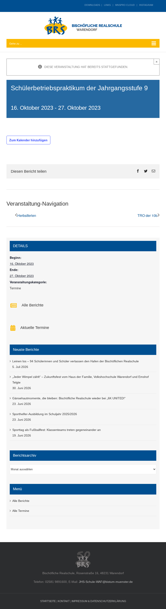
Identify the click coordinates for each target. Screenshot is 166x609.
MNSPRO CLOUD (125, 5)
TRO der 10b (147, 215)
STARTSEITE (48, 601)
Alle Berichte (20, 501)
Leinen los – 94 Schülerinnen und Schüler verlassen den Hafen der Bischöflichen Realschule (75, 361)
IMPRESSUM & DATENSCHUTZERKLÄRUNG (99, 601)
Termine (15, 288)
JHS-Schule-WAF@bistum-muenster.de (106, 581)
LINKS (107, 5)
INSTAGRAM (146, 5)
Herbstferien (26, 215)
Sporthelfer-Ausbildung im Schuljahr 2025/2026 (44, 414)
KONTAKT (64, 601)
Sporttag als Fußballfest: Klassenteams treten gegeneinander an (56, 430)
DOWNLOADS (92, 5)
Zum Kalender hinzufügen (28, 140)
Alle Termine (20, 510)
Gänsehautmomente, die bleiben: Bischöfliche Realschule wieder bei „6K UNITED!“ (69, 398)
